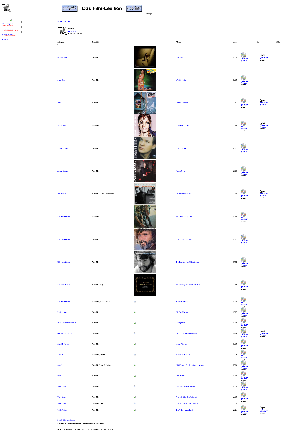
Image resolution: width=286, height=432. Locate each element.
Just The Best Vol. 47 (183, 354)
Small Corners (181, 57)
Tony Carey (61, 386)
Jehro (59, 103)
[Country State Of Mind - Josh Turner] (145, 204)
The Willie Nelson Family (185, 410)
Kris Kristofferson (63, 216)
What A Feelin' (181, 80)
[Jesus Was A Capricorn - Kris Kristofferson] (145, 227)
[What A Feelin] (145, 90)
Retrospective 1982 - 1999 (185, 386)
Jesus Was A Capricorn (184, 216)
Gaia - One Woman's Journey (186, 333)
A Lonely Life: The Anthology (187, 397)
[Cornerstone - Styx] (135, 376)
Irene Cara (61, 80)
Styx (59, 376)
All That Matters (182, 312)
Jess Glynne (61, 125)
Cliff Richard (62, 57)
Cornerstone (180, 376)
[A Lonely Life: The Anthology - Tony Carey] (135, 397)
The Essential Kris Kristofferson (187, 262)
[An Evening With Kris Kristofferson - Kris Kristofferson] (145, 295)
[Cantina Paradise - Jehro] (145, 113)
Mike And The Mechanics (66, 323)
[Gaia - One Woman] (135, 334)
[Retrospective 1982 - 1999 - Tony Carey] (135, 387)
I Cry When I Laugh (183, 125)
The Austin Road (182, 301)
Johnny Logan (62, 148)
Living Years (180, 323)
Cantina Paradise (182, 103)
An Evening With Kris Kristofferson (189, 285)
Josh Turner (61, 194)
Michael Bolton (62, 312)
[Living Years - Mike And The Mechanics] (135, 323)
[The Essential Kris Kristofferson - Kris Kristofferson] (145, 273)
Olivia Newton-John (64, 333)
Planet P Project (62, 344)
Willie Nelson (62, 410)
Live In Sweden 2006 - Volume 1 (188, 403)
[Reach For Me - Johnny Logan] (145, 159)
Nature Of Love (181, 171)
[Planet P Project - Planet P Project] (135, 344)
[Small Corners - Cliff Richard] (145, 68)
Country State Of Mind (184, 194)
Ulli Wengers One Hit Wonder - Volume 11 (191, 365)
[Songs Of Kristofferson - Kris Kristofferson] (145, 250)
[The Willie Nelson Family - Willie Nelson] (135, 410)
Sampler (60, 354)
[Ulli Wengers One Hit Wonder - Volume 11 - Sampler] (135, 365)
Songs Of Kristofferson (184, 239)
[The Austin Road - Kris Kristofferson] (135, 302)
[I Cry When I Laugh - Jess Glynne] (145, 136)
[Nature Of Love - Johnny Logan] (145, 182)
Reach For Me (181, 148)
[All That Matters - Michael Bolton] (135, 312)
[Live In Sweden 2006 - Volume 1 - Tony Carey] (135, 404)
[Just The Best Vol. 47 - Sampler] (135, 355)
